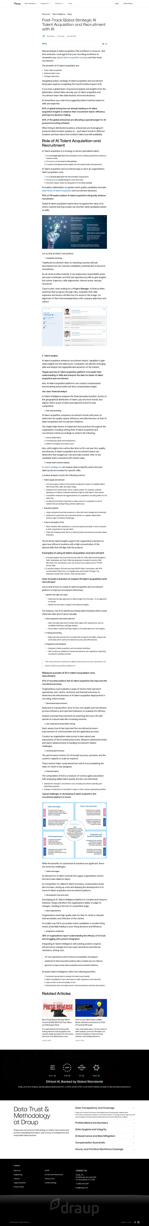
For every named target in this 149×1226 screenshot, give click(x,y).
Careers (17, 1179)
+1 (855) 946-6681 (82, 1184)
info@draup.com (82, 1188)
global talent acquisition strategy (72, 57)
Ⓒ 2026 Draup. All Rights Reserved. (20, 1222)
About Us (17, 1171)
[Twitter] (135, 1222)
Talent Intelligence (58, 14)
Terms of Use (49, 1179)
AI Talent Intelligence (51, 467)
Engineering (18, 1175)
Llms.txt (129, 1222)
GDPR (47, 1171)
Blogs (70, 14)
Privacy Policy (19, 1187)
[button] (46, 3)
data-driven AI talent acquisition (57, 190)
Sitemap (123, 1222)
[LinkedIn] (138, 1222)
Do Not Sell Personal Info (54, 1175)
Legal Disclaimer (20, 1183)
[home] (17, 3)
